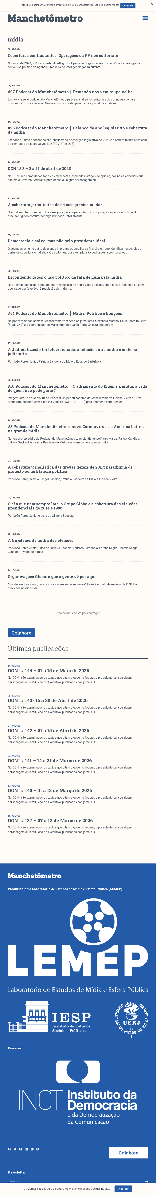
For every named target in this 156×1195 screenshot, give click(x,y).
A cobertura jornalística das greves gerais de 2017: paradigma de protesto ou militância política (70, 469)
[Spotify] (37, 1149)
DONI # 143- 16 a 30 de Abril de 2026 (48, 700)
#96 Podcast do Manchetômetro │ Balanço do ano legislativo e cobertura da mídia (77, 130)
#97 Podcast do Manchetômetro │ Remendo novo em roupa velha (70, 91)
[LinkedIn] (26, 1149)
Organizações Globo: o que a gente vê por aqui (52, 576)
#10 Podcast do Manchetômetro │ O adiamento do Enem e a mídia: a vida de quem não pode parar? (77, 388)
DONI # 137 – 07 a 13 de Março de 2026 (50, 820)
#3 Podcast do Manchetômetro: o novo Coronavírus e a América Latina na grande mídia (76, 428)
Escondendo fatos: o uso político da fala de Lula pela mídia (65, 277)
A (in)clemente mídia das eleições (40, 540)
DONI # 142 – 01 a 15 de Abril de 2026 (48, 730)
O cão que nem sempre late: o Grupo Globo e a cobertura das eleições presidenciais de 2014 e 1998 (73, 505)
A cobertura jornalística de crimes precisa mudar (55, 204)
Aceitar (123, 1188)
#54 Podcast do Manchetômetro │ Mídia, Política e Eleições (65, 313)
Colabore (128, 5)
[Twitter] (15, 1149)
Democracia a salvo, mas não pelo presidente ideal (56, 240)
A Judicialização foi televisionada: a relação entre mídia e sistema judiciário (72, 351)
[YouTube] (32, 1149)
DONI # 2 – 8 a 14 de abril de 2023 (39, 168)
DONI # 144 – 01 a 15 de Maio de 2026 (48, 670)
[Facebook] (9, 1149)
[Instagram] (20, 1149)
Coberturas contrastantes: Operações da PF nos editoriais (63, 55)
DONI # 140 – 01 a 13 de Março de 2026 (50, 790)
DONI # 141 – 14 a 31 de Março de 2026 (50, 760)
